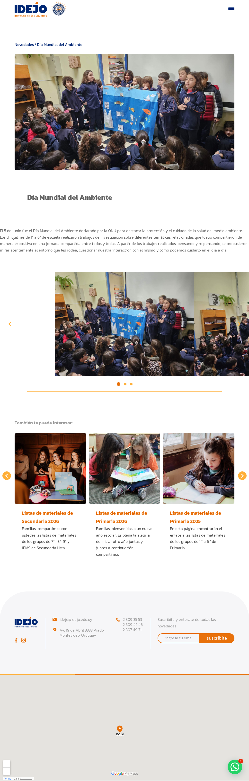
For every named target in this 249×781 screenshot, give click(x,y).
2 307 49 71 (132, 629)
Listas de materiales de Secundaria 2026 (47, 517)
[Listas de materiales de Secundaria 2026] (50, 468)
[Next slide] (239, 324)
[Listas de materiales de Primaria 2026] (124, 468)
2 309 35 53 (132, 619)
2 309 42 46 (133, 624)
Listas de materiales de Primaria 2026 (121, 517)
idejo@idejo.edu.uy (76, 619)
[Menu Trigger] (231, 8)
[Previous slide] (9, 324)
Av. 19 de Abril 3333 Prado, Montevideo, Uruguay (82, 633)
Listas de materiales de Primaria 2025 (195, 517)
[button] (118, 384)
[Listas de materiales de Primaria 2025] (198, 468)
